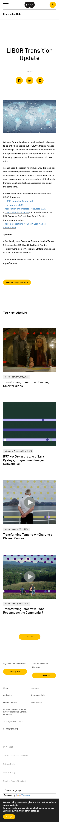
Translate (25, 795)
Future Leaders (10, 703)
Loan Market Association (17, 212)
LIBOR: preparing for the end (19, 201)
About (5, 688)
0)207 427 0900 (16, 722)
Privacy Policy (9, 764)
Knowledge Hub (38, 695)
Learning (35, 688)
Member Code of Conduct (14, 781)
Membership (36, 703)
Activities (7, 695)
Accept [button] (9, 817)
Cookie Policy (9, 773)
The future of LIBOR (14, 205)
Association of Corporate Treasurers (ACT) (25, 209)
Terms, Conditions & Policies (15, 756)
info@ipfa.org (12, 729)
